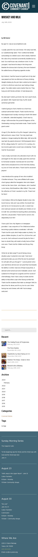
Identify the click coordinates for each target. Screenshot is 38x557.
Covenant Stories (6, 416)
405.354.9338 (6, 549)
